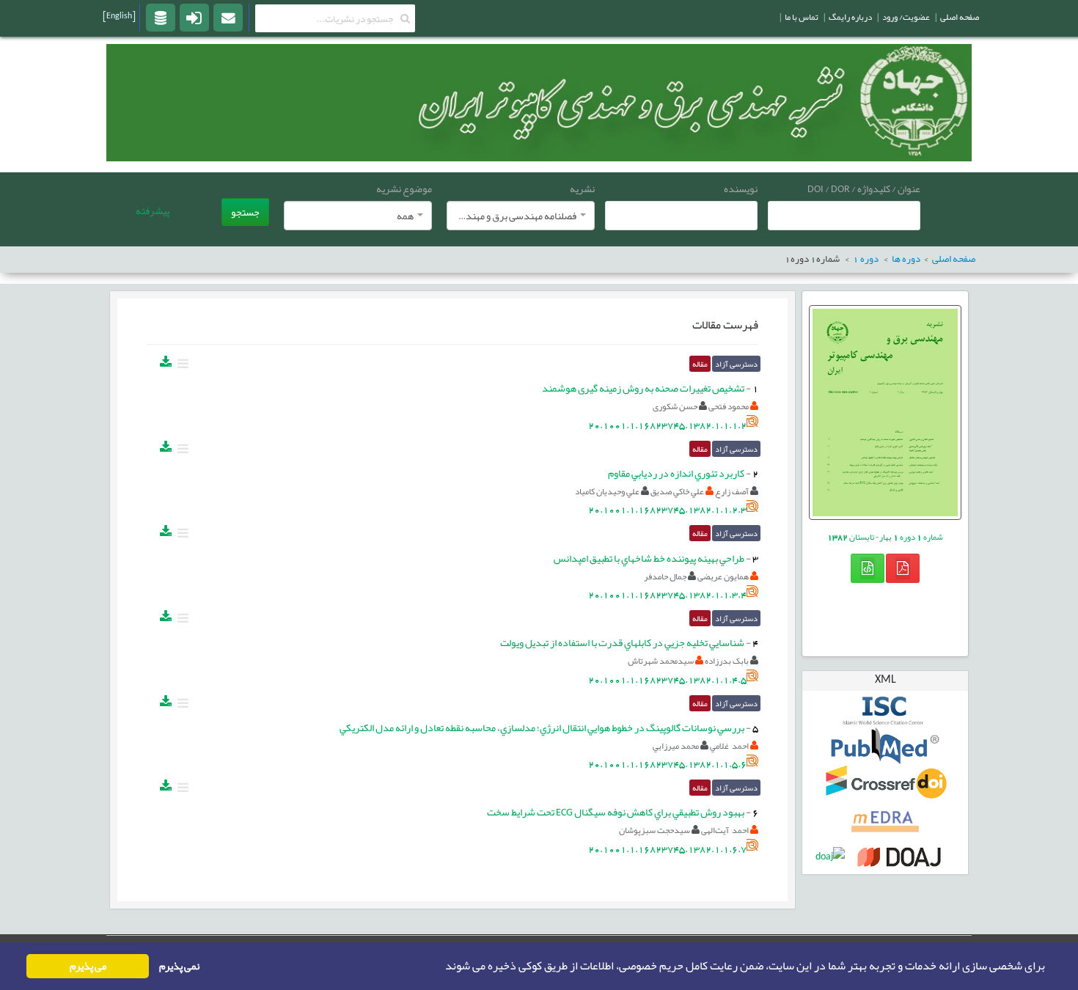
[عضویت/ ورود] (194, 17)
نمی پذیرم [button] (179, 966)
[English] (119, 15)
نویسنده (741, 188)
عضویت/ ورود (906, 17)
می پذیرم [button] (88, 966)
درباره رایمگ (850, 17)
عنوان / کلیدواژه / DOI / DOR (863, 188)
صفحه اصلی (959, 17)
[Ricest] (160, 17)
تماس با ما (801, 17)
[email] (228, 17)
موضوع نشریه (404, 188)
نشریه (582, 188)
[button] (441, 966)
